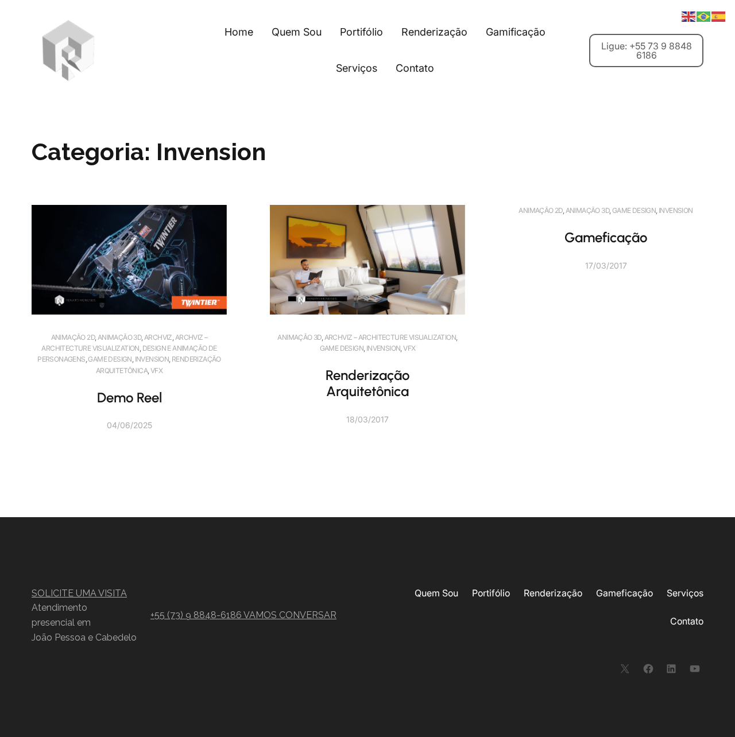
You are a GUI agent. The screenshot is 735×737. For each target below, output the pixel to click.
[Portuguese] (704, 15)
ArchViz (158, 337)
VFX (156, 370)
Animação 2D (73, 337)
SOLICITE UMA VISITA (79, 593)
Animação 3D (119, 337)
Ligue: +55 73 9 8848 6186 (646, 50)
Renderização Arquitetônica (367, 383)
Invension (152, 359)
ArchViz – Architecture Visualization (390, 337)
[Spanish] (718, 15)
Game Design (109, 359)
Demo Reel (129, 397)
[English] (689, 15)
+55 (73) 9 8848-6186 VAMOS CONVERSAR (243, 615)
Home (239, 32)
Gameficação (605, 237)
